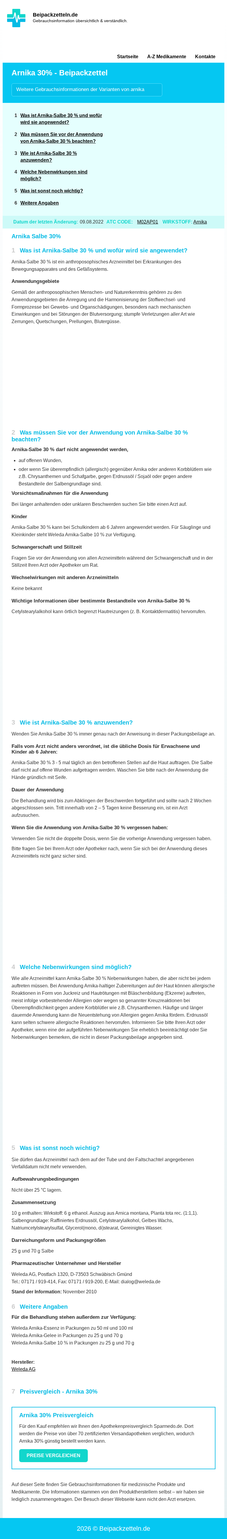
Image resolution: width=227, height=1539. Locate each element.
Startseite (127, 56)
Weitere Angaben (39, 202)
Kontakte (205, 56)
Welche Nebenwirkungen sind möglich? (53, 175)
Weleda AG (23, 1369)
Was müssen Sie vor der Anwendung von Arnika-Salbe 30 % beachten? (61, 138)
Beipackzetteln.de (55, 15)
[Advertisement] (170, 151)
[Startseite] (16, 18)
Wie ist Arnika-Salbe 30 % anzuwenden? (48, 157)
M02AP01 (147, 221)
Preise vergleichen (53, 1455)
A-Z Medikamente (166, 56)
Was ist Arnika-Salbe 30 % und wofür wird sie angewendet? (61, 119)
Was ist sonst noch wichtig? (51, 190)
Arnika (200, 221)
